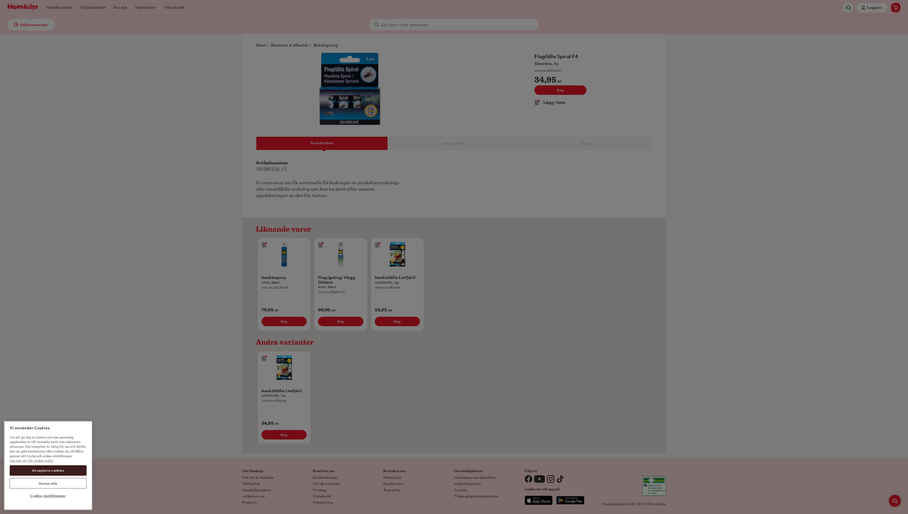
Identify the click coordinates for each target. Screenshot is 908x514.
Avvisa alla (48, 483)
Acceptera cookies (48, 470)
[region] (48, 465)
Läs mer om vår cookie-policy (31, 460)
